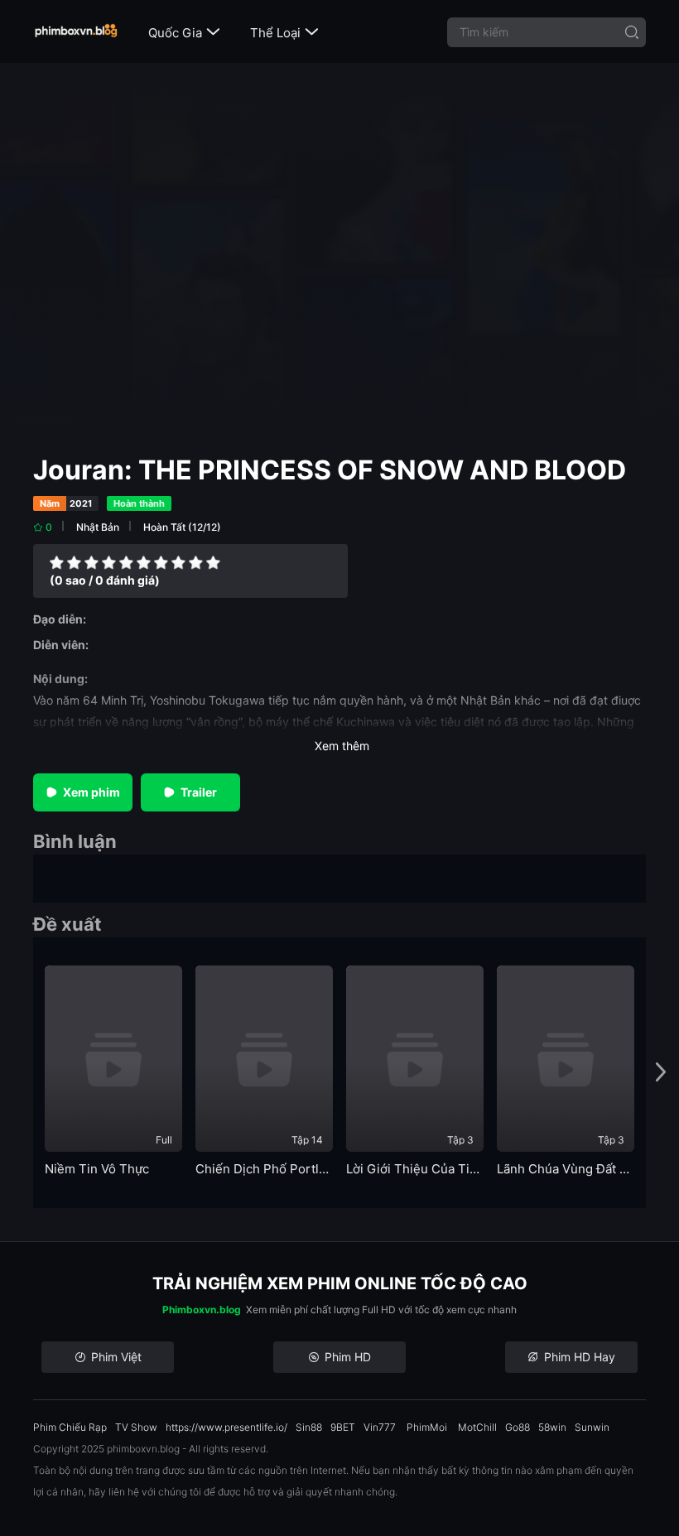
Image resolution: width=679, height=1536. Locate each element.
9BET (342, 1427)
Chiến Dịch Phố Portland (264, 1169)
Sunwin (592, 1427)
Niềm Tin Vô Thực (97, 1169)
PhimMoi (427, 1427)
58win (552, 1427)
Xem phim (91, 792)
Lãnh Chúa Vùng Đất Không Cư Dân (565, 1169)
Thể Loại (284, 33)
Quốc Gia (184, 33)
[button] (661, 1072)
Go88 (517, 1427)
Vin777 (380, 1427)
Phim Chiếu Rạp (70, 1427)
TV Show (136, 1427)
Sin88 (309, 1427)
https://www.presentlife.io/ (226, 1427)
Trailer (199, 792)
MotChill (477, 1427)
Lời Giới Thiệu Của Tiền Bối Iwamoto (415, 1169)
